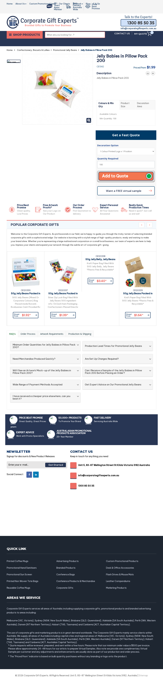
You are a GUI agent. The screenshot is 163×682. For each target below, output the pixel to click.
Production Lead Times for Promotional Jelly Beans (113, 346)
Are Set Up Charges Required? (102, 359)
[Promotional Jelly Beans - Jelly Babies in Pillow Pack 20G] (14, 61)
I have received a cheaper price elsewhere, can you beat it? (41, 397)
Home (10, 50)
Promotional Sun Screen (19, 574)
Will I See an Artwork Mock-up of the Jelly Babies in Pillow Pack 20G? (42, 371)
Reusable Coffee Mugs (18, 587)
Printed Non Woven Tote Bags (22, 581)
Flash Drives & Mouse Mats (120, 574)
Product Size (125, 105)
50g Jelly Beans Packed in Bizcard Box (25, 294)
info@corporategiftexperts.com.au (138, 28)
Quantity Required (107, 158)
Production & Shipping (79, 333)
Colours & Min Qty (106, 105)
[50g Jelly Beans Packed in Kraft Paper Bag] (138, 272)
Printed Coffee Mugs (17, 561)
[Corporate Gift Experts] (43, 22)
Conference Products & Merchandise (75, 581)
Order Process (28, 333)
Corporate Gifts (64, 587)
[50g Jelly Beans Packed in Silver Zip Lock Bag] (63, 272)
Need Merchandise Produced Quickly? (34, 359)
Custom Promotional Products (122, 561)
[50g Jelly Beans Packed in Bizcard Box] (25, 272)
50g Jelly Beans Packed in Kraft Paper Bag (137, 294)
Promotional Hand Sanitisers (22, 567)
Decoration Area (143, 105)
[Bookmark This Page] (153, 72)
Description (104, 73)
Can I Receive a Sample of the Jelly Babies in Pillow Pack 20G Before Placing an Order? (113, 371)
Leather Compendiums (118, 581)
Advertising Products (67, 561)
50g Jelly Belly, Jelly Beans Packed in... (100, 260)
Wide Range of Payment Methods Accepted (37, 384)
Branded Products (65, 567)
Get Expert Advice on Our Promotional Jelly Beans (113, 384)
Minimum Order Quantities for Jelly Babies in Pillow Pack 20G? (44, 346)
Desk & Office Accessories (120, 567)
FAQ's (12, 333)
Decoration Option (108, 145)
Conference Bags (65, 574)
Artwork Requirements (51, 333)
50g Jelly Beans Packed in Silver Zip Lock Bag (63, 294)
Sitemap (143, 675)
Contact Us (122, 33)
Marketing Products (116, 587)
